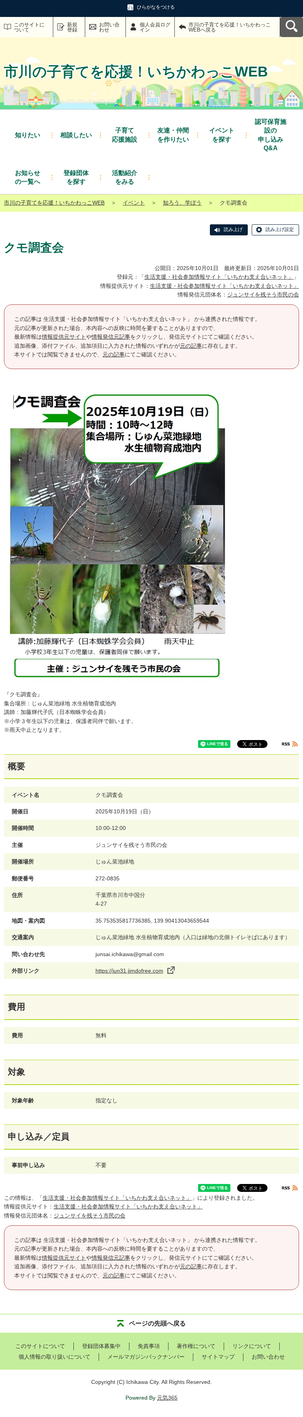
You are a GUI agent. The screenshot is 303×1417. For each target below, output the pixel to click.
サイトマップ (218, 1357)
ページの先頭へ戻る (157, 1323)
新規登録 (72, 27)
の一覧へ (27, 177)
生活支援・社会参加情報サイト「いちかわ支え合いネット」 (219, 277)
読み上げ (233, 229)
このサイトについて (29, 27)
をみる (124, 177)
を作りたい (173, 134)
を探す (221, 134)
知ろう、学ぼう (182, 202)
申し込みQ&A (270, 134)
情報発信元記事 (111, 337)
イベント (134, 202)
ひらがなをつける (156, 7)
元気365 (167, 1398)
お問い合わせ (109, 27)
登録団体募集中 (101, 1346)
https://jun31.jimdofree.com (129, 971)
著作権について (196, 1346)
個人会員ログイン (155, 27)
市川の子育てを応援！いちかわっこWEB (54, 202)
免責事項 (149, 1346)
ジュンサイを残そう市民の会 (263, 294)
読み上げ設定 (280, 229)
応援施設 (124, 134)
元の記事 (191, 346)
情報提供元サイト (64, 337)
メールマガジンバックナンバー (146, 1357)
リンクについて (251, 1346)
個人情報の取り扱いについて (54, 1357)
